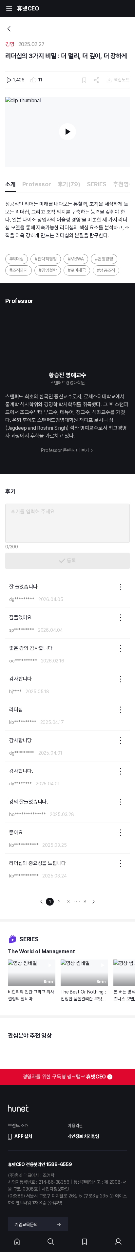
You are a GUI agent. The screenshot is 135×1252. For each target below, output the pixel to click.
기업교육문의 (26, 1224)
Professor (36, 184)
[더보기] (120, 587)
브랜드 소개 (18, 1125)
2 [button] (59, 901)
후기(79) (69, 184)
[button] (42, 901)
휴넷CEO (28, 8)
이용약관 (75, 1125)
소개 (10, 184)
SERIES (96, 184)
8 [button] (85, 901)
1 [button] (50, 901)
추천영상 (123, 184)
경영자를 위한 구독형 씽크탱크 (64, 1077)
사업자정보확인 (55, 1189)
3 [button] (68, 901)
